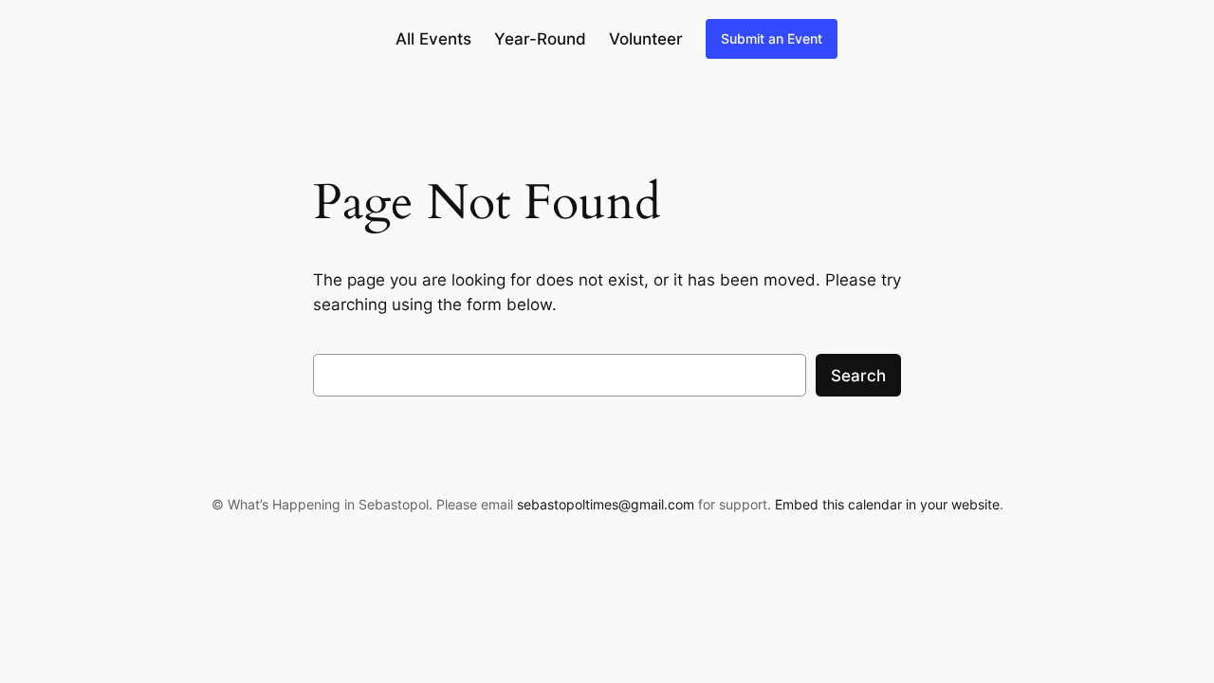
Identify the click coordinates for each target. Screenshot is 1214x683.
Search (858, 375)
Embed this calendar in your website (887, 504)
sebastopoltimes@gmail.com (605, 504)
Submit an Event (771, 38)
